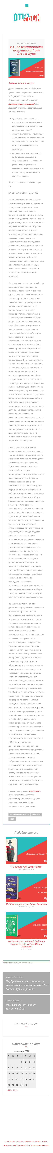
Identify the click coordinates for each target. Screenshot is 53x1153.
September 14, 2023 (26, 869)
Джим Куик (36, 814)
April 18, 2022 (26, 949)
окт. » (16, 1089)
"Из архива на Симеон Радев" (26, 866)
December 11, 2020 (26, 907)
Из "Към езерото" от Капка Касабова (26, 904)
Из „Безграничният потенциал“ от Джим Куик (26, 50)
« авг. (9, 1089)
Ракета (12, 819)
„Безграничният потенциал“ (21, 104)
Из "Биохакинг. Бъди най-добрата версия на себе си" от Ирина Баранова (26, 944)
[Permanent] (26, 863)
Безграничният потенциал (19, 814)
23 (26, 1079)
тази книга (34, 791)
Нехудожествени (26, 43)
